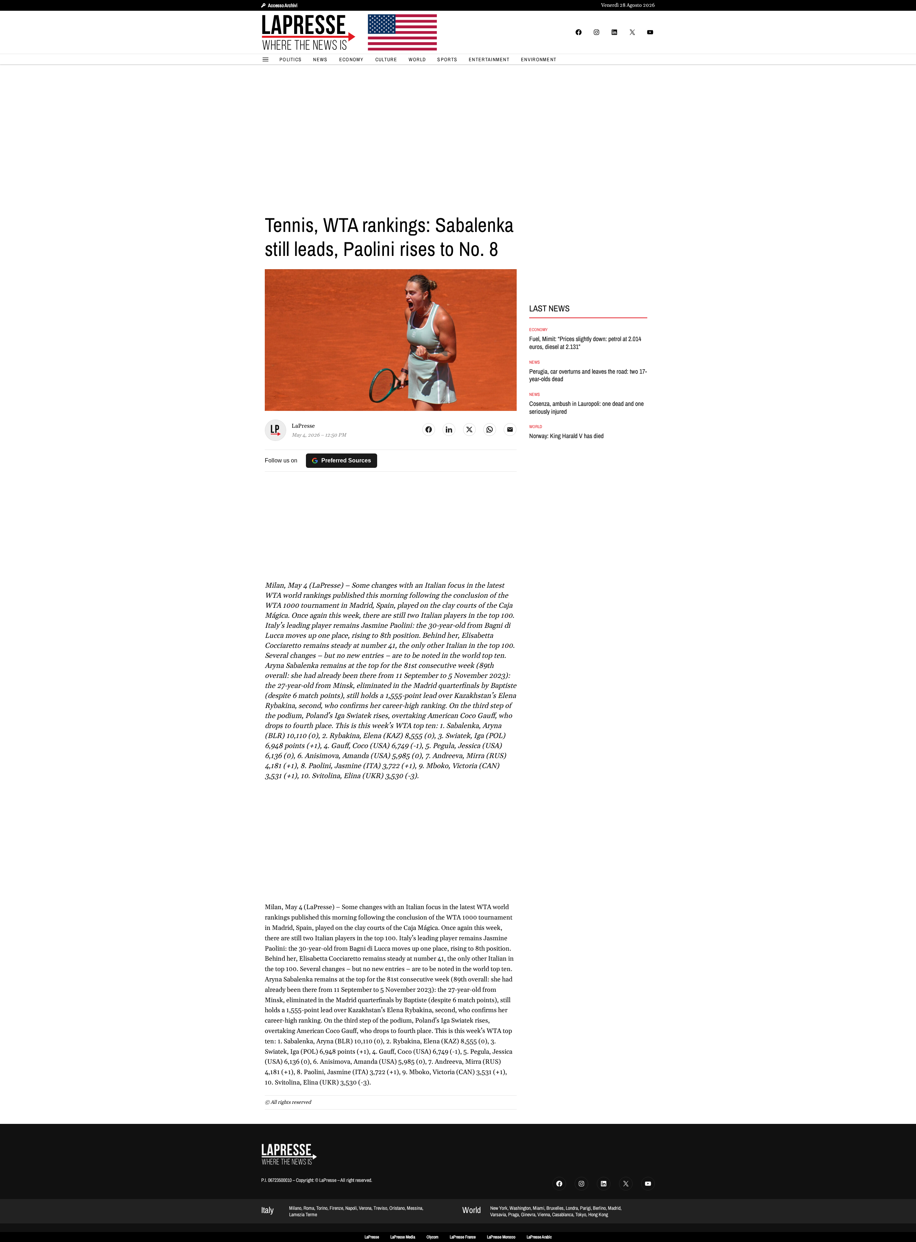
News (534, 362)
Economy (538, 330)
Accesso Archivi (282, 5)
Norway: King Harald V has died (566, 436)
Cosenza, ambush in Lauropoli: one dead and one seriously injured (586, 407)
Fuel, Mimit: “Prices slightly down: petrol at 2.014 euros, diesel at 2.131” (585, 342)
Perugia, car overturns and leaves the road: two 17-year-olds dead (588, 375)
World (535, 427)
